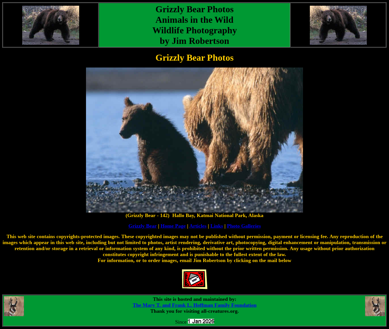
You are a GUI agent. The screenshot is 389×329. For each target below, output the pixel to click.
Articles (197, 226)
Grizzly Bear (142, 226)
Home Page (173, 226)
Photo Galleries (244, 226)
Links (216, 226)
